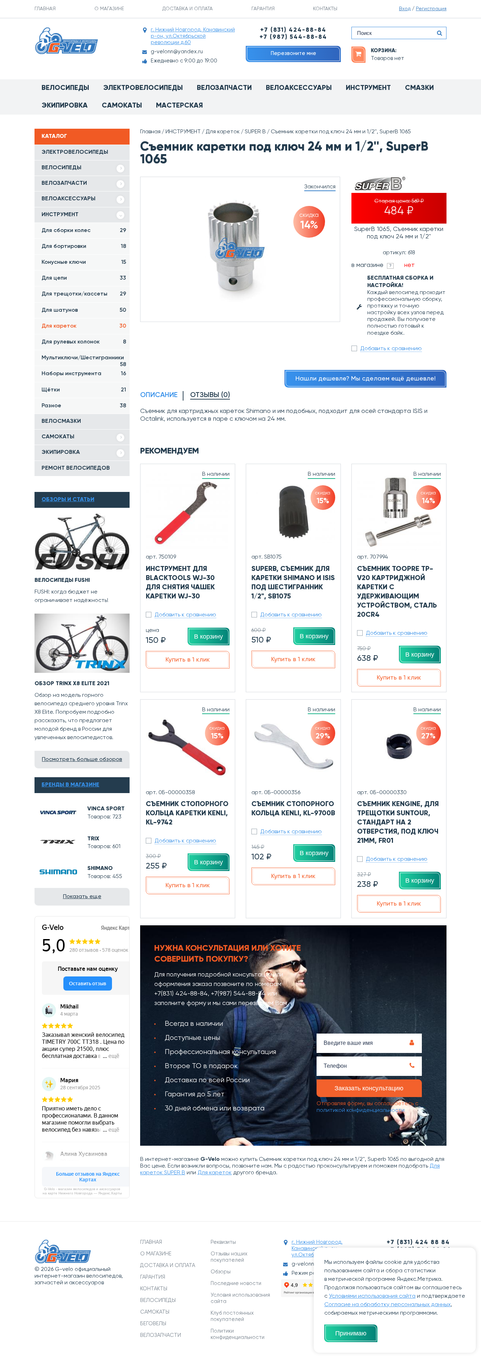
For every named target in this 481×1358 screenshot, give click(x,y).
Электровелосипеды (143, 88)
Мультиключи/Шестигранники (84, 360)
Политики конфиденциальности (237, 1334)
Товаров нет (387, 58)
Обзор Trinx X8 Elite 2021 (72, 684)
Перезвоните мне (293, 53)
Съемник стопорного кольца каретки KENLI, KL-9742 (187, 813)
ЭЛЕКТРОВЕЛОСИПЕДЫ (75, 152)
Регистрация (431, 8)
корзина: (383, 50)
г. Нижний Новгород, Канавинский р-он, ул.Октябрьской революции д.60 (193, 36)
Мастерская (179, 105)
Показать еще (82, 897)
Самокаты (122, 105)
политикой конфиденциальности (361, 1110)
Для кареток (84, 326)
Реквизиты (223, 1242)
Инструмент (368, 88)
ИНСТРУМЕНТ (60, 215)
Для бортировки (84, 246)
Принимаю (351, 1333)
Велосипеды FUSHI (62, 580)
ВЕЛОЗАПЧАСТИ (64, 183)
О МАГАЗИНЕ (109, 8)
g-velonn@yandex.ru (177, 51)
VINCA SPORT (106, 809)
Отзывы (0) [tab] (210, 395)
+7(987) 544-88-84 (238, 994)
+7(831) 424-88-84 (181, 994)
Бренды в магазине (70, 785)
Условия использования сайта (240, 1298)
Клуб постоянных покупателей (232, 1316)
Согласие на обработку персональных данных (387, 1305)
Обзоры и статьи (68, 500)
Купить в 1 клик (187, 660)
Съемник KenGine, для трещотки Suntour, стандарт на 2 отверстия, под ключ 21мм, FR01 (398, 823)
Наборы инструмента (84, 374)
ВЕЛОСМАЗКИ (61, 421)
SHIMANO (100, 868)
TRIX (93, 839)
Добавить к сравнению (391, 349)
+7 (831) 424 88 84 (418, 1243)
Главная (150, 132)
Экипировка (65, 105)
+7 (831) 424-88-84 (293, 30)
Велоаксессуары (299, 88)
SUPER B (255, 132)
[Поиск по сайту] (439, 33)
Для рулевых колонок (84, 342)
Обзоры (221, 1271)
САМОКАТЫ (58, 437)
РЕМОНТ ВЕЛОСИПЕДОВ (76, 468)
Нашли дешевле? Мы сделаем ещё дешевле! (365, 379)
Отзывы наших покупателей (229, 1257)
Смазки (419, 88)
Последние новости (236, 1283)
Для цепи (84, 278)
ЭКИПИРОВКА (61, 452)
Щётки (84, 390)
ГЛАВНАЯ (45, 8)
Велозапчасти (224, 88)
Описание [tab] (158, 395)
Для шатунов (84, 310)
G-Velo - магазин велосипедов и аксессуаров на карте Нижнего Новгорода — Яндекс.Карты (82, 1191)
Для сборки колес (84, 230)
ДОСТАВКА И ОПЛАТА (187, 8)
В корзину (208, 636)
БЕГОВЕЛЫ (153, 1323)
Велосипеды (65, 88)
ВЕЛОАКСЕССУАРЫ (68, 199)
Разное (84, 406)
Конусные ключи (84, 262)
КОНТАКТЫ (325, 8)
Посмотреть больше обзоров (82, 759)
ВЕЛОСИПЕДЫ (61, 168)
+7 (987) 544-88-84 (293, 37)
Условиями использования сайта (372, 1296)
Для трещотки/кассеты (84, 294)
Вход (405, 8)
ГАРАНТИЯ (263, 8)
